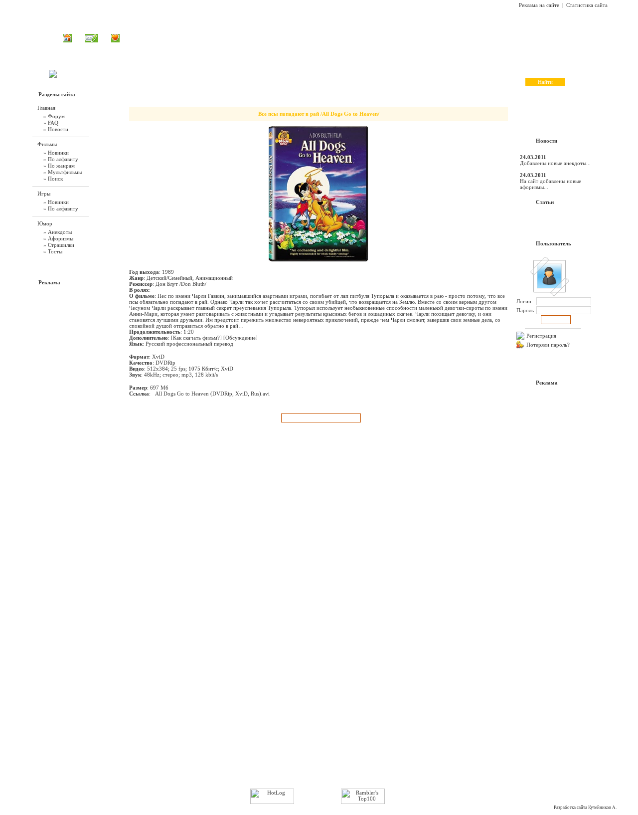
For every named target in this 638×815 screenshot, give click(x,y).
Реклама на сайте (539, 5)
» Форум (54, 116)
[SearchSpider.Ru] (53, 76)
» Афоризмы (58, 238)
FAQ (361, 37)
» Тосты (52, 251)
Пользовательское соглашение (101, 775)
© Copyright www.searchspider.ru (322, 775)
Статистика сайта (587, 5)
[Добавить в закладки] (115, 40)
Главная (250, 37)
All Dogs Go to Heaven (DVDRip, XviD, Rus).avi (212, 394)
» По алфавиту (60, 159)
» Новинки (56, 153)
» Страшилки (58, 245)
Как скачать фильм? (196, 338)
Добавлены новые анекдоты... (555, 163)
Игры (310, 37)
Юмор (336, 37)
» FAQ (50, 123)
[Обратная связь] (91, 40)
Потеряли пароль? (548, 345)
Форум (386, 37)
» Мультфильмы (62, 172)
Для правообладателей (542, 775)
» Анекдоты (57, 232)
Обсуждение (240, 338)
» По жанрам (59, 166)
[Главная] (67, 40)
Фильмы (281, 37)
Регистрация (541, 336)
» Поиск (53, 179)
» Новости (55, 129)
